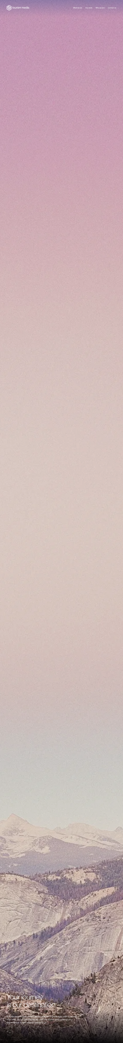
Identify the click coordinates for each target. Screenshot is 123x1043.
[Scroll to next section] (10, 1032)
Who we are (100, 8)
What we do (77, 8)
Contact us (112, 8)
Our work (88, 8)
